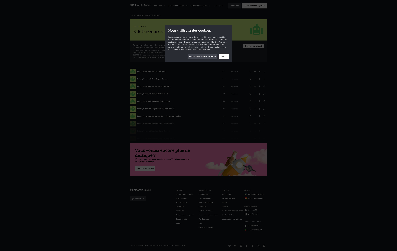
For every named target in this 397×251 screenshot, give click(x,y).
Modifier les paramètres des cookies (202, 56)
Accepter (224, 56)
